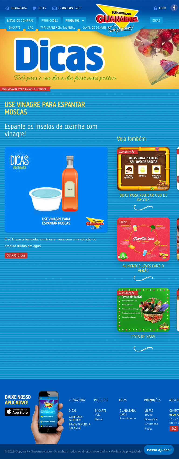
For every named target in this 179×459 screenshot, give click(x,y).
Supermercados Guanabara (117, 18)
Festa (148, 428)
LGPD (162, 8)
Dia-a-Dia (151, 419)
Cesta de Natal (143, 336)
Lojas (42, 8)
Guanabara (19, 8)
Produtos (72, 20)
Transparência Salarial (58, 27)
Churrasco (151, 424)
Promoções (49, 20)
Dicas (156, 20)
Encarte (15, 27)
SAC (30, 27)
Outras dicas (16, 255)
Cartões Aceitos (76, 418)
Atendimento (128, 418)
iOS (17, 411)
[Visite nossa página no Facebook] (174, 7)
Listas (149, 410)
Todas (148, 414)
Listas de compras (20, 20)
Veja (97, 414)
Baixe (98, 419)
